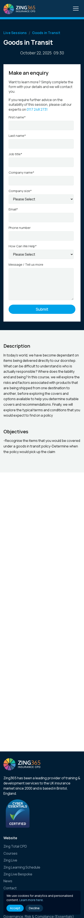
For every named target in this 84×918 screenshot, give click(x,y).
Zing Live (10, 860)
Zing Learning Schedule (21, 867)
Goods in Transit (46, 33)
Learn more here (31, 900)
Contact (10, 888)
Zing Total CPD (15, 846)
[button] (75, 8)
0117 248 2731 (37, 109)
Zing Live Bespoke (17, 874)
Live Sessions (15, 33)
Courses (10, 853)
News (7, 881)
